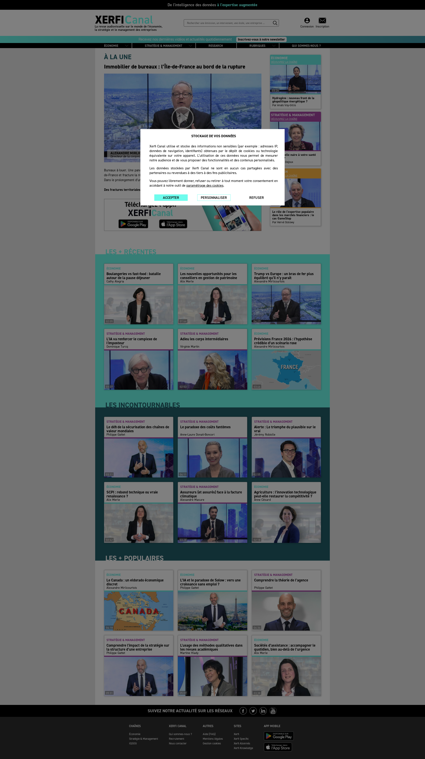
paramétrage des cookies (204, 185)
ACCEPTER (171, 197)
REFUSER (256, 197)
